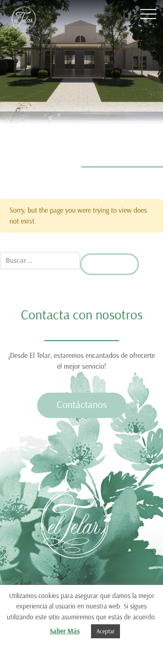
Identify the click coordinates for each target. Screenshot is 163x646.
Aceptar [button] (105, 631)
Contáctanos (82, 405)
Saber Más (65, 631)
